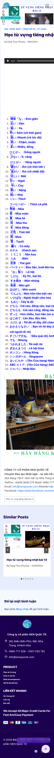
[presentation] (27, 538)
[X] (42, 751)
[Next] (46, 550)
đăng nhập (22, 609)
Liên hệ (6, 699)
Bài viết (6, 703)
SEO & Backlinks (10, 683)
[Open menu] (47, 5)
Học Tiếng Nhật (12, 29)
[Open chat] (46, 749)
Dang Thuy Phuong (16, 42)
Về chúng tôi (9, 696)
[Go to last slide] (8, 550)
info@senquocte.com (25, 486)
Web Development (11, 679)
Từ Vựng (41, 29)
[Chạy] (8, 60)
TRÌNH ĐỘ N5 (29, 29)
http (51, 486)
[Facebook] (36, 751)
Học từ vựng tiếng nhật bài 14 (27, 559)
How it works (9, 676)
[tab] (21, 579)
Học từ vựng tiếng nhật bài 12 (20, 499)
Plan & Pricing (9, 672)
